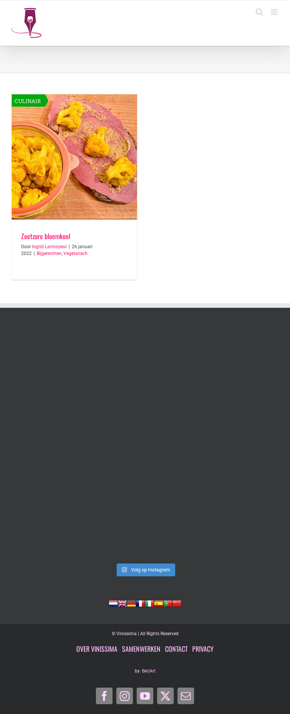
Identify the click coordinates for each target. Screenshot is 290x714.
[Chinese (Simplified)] (176, 603)
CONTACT (176, 649)
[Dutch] (113, 603)
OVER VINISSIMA (96, 649)
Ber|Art (149, 671)
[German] (131, 603)
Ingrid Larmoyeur (49, 246)
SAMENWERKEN (141, 649)
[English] (122, 603)
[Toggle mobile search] (259, 12)
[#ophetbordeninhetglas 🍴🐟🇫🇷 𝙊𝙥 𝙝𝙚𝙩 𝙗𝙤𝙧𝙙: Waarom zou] (77, 442)
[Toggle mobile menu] (275, 12)
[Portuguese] (167, 603)
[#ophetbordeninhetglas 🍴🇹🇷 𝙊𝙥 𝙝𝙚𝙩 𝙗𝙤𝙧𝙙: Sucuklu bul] (213, 365)
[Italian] (149, 603)
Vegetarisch (75, 253)
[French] (140, 603)
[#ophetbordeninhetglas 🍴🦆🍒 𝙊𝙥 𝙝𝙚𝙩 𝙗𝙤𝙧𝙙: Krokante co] (77, 520)
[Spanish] (158, 603)
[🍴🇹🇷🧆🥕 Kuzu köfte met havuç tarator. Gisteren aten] (77, 365)
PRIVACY (203, 649)
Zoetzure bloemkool (45, 236)
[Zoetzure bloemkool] (74, 157)
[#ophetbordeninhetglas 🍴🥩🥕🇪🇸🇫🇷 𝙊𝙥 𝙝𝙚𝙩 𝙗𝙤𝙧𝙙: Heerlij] (213, 442)
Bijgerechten (49, 253)
